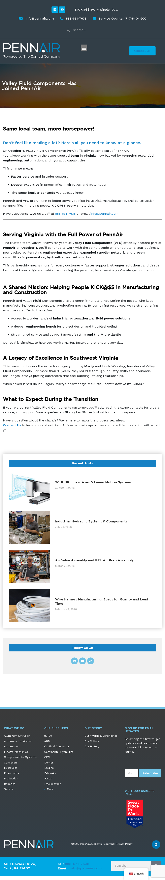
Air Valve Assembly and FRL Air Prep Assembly (94, 560)
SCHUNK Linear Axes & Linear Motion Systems (93, 482)
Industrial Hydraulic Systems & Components (91, 521)
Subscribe (150, 773)
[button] (84, 48)
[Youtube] (62, 9)
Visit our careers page (140, 792)
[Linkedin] (55, 9)
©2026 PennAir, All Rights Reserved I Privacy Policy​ (101, 844)
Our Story (93, 728)
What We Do (14, 728)
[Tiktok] (90, 660)
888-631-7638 (65, 213)
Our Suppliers (56, 728)
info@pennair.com (104, 213)
